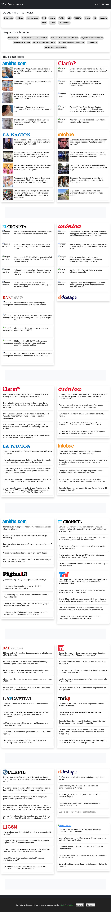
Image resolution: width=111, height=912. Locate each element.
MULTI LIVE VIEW (102, 4)
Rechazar (90, 905)
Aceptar (79, 905)
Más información (66, 905)
